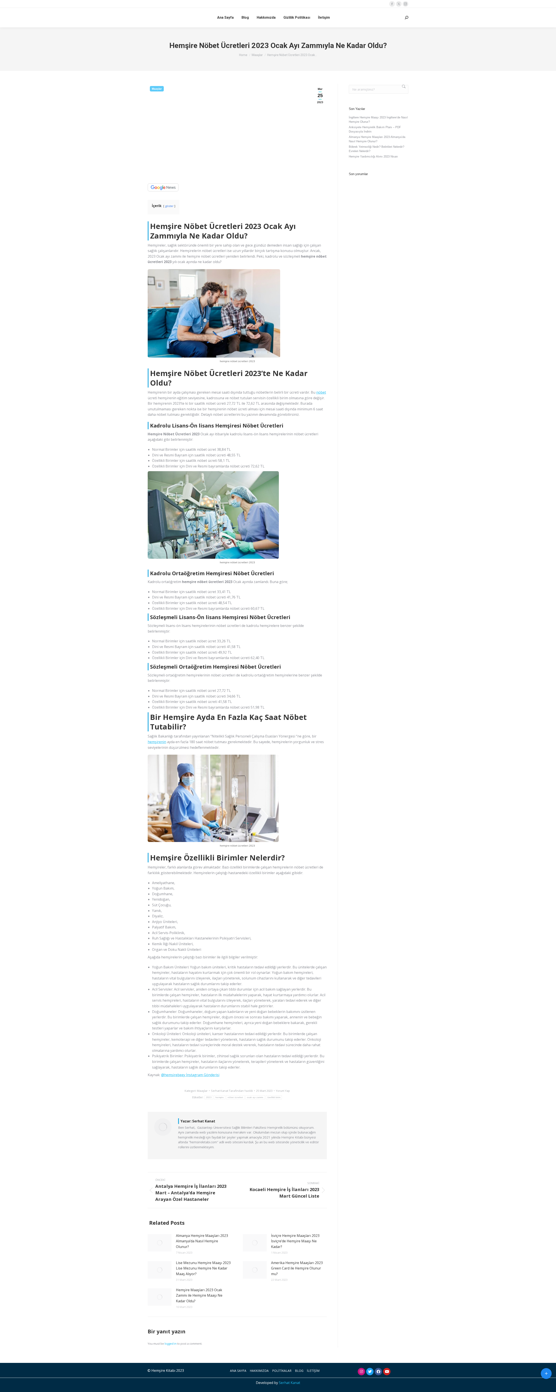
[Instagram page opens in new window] (405, 4)
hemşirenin (157, 741)
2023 (209, 1097)
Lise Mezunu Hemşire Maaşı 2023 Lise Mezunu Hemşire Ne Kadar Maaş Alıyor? (203, 1268)
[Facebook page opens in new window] (392, 4)
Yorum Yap (283, 1091)
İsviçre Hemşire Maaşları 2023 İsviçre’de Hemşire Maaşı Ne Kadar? (295, 1241)
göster (169, 206)
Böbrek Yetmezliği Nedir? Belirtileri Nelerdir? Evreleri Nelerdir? (376, 149)
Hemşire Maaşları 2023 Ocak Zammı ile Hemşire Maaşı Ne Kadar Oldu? (199, 1295)
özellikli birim (274, 1097)
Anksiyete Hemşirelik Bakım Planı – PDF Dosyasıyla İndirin (375, 129)
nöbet (321, 392)
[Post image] (160, 1242)
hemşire (219, 1097)
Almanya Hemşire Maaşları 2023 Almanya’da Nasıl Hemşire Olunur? (202, 1241)
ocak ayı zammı (255, 1097)
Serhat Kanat (289, 1382)
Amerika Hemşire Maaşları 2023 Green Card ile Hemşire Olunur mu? (297, 1268)
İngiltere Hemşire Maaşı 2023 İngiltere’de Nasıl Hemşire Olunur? (378, 119)
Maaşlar (157, 88)
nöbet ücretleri (235, 1097)
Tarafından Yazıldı (232, 1091)
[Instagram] (361, 1371)
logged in (171, 1344)
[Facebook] (378, 1371)
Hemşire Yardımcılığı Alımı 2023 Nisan (373, 156)
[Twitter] (370, 1371)
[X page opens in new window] (399, 4)
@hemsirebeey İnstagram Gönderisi (190, 1074)
